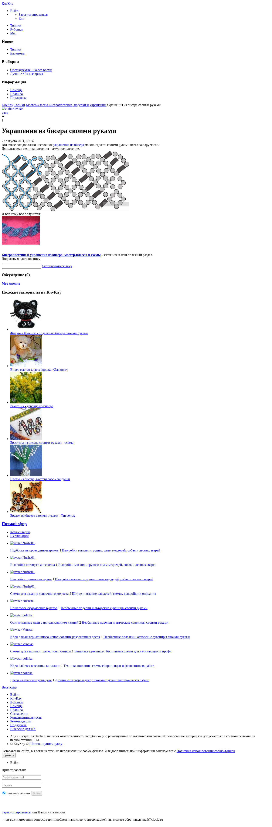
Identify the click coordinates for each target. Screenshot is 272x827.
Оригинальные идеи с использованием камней (44, 622)
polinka (27, 615)
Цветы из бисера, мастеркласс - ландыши (40, 479)
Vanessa (27, 629)
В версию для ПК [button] (23, 729)
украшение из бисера (68, 145)
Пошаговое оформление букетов (33, 608)
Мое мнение (11, 283)
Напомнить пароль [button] (51, 812)
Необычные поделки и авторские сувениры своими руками (104, 608)
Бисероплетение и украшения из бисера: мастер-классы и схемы (51, 255)
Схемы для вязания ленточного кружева (39, 593)
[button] (15, 11)
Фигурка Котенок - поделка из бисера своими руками (49, 333)
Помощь (16, 90)
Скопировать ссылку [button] (57, 266)
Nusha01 (28, 543)
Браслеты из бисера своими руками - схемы (42, 442)
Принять (8, 755)
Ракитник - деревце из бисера (31, 406)
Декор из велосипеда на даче (31, 680)
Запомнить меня (18, 793)
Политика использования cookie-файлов (206, 751)
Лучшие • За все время (26, 74)
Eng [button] (21, 18)
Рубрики (16, 29)
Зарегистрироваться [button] (33, 14)
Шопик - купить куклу (45, 744)
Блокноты (17, 53)
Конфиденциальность (26, 717)
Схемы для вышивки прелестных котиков (40, 651)
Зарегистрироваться (16, 812)
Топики (15, 25)
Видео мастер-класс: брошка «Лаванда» (39, 369)
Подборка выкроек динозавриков (34, 550)
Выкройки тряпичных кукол (31, 579)
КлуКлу (7, 3)
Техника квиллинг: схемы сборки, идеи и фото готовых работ (109, 665)
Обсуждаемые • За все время (31, 70)
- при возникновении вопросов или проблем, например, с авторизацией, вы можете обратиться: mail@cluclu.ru (82, 819)
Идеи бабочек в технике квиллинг (35, 665)
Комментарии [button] (20, 532)
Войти (15, 694)
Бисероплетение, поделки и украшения (77, 105)
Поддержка (18, 97)
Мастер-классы (37, 105)
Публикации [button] (19, 536)
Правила (16, 94)
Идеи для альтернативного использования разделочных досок (55, 637)
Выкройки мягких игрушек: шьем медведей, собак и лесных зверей (111, 550)
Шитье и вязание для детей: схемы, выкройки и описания (114, 593)
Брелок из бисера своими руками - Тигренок (42, 515)
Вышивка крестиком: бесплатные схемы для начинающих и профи (122, 651)
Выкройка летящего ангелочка (32, 565)
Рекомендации (20, 721)
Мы (13, 33)
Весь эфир (9, 687)
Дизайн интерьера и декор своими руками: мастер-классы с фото (102, 680)
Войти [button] (15, 762)
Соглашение (19, 713)
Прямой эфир (14, 524)
